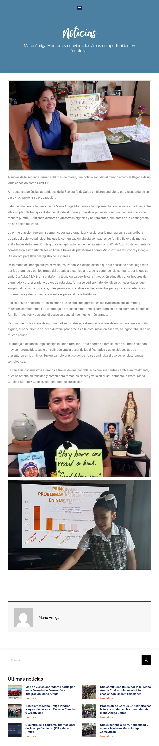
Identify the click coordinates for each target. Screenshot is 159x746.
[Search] (146, 660)
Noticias (79, 32)
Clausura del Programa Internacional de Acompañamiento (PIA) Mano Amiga (50, 728)
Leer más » (31, 698)
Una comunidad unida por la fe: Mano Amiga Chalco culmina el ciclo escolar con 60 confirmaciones (125, 690)
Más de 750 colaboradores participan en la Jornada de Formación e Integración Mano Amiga (50, 690)
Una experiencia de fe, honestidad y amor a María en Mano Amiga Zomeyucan (124, 728)
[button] (79, 8)
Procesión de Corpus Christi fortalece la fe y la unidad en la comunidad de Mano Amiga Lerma (125, 709)
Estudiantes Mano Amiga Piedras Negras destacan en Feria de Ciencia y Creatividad (50, 709)
